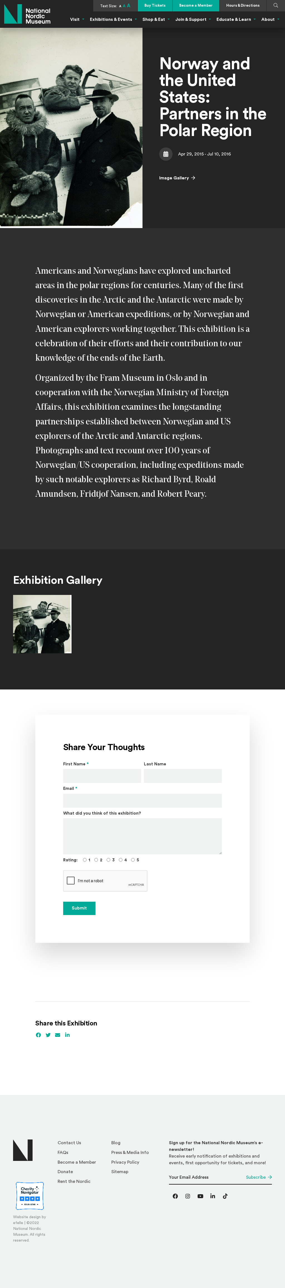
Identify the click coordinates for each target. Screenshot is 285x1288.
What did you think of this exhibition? (102, 813)
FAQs (63, 1152)
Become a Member (196, 5)
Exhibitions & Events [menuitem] (111, 19)
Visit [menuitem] (75, 19)
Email (70, 789)
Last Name (155, 764)
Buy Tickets (155, 5)
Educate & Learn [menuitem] (234, 19)
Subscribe (256, 1177)
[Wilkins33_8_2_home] (42, 624)
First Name (76, 764)
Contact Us (69, 1143)
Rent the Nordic (74, 1181)
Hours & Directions (243, 5)
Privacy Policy (125, 1162)
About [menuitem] (268, 19)
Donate (65, 1172)
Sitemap (119, 1172)
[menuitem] (82, 1144)
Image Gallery (174, 178)
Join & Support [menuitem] (191, 19)
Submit (79, 908)
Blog (116, 1143)
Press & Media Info (130, 1152)
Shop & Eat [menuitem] (153, 19)
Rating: (70, 860)
